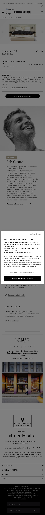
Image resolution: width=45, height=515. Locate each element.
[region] (22, 257)
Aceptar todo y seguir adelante (22, 278)
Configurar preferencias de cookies (22, 272)
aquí (34, 266)
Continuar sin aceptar (36, 234)
